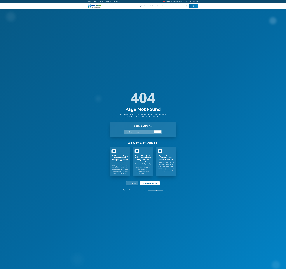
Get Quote (194, 6)
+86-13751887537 (194, 1)
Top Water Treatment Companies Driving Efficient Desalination (166, 157)
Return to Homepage (151, 183)
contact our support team (155, 190)
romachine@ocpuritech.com (180, 1)
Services (152, 6)
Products (129, 6)
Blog (158, 6)
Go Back (133, 183)
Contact (169, 6)
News (163, 6)
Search (158, 132)
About (122, 6)
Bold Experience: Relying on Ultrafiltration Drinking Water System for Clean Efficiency (120, 158)
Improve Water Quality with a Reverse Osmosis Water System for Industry (143, 158)
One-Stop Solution (141, 6)
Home (116, 6)
